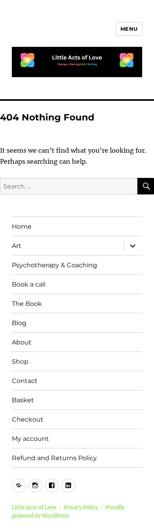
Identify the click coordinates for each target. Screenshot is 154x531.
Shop (20, 361)
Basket (23, 400)
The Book (27, 303)
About (22, 342)
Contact (25, 381)
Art (16, 246)
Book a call (28, 284)
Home (22, 226)
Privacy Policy (81, 507)
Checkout (27, 419)
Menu (129, 29)
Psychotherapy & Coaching (54, 265)
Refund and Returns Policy (54, 458)
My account (30, 438)
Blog (19, 323)
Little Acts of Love (34, 507)
